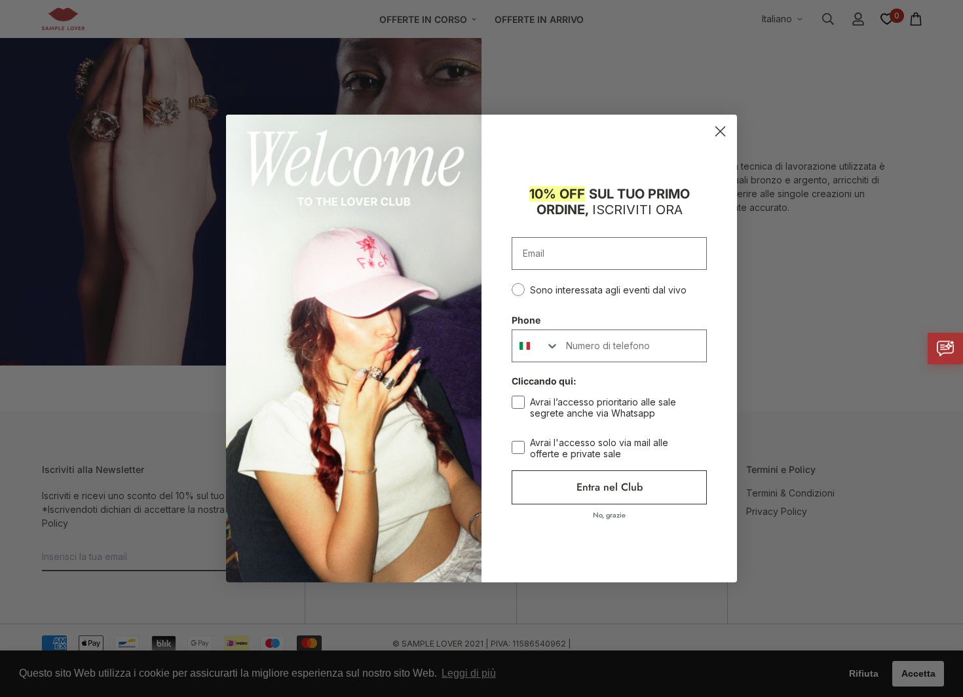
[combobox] (535, 346)
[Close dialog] (720, 131)
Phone (526, 320)
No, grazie (609, 515)
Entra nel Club (609, 487)
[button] (945, 348)
